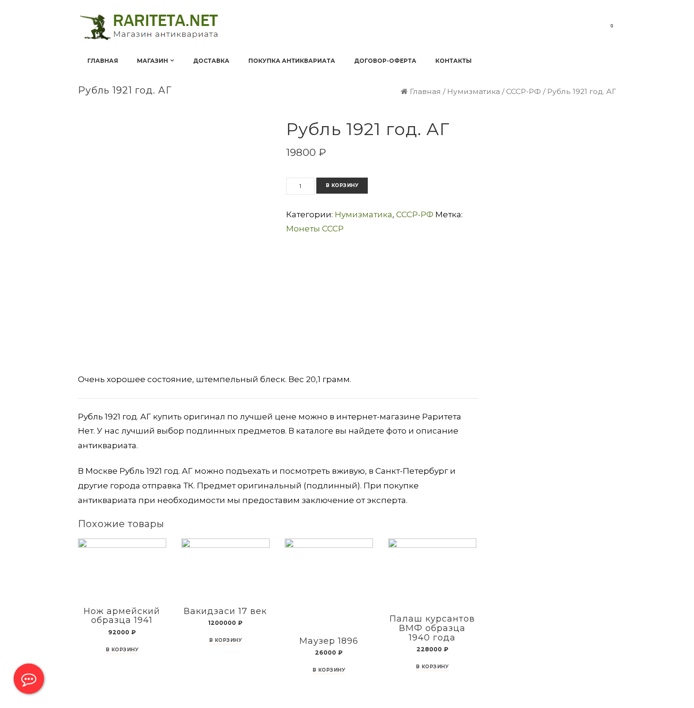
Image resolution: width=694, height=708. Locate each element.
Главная (425, 91)
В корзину (342, 185)
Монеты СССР (315, 228)
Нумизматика (473, 91)
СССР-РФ (523, 91)
